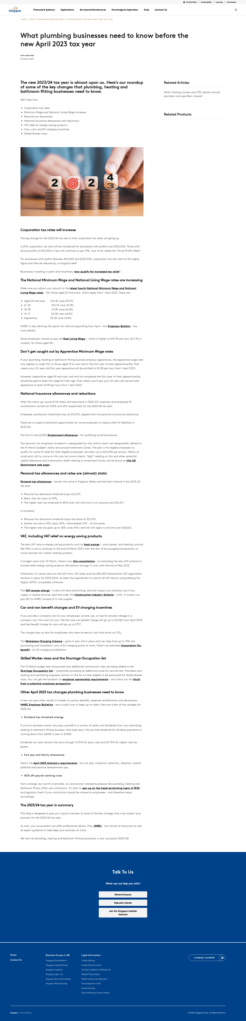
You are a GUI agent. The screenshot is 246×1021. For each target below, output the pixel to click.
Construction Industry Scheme (94, 594)
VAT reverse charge (37, 590)
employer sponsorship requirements (85, 679)
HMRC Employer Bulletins (36, 704)
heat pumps (91, 544)
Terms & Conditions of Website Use (96, 969)
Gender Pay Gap (88, 988)
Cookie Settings (88, 960)
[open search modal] (236, 10)
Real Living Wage (74, 338)
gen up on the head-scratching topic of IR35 (111, 788)
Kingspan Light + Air (54, 974)
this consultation (84, 561)
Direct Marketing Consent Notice (95, 992)
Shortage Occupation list (36, 670)
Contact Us (16, 959)
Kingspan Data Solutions (56, 960)
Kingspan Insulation (54, 969)
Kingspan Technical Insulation (58, 979)
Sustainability (206, 2)
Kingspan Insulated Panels (57, 965)
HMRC (98, 826)
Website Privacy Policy (90, 974)
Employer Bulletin (119, 326)
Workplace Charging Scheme (43, 641)
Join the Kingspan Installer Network (123, 913)
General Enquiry (123, 894)
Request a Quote (123, 902)
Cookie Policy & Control (91, 965)
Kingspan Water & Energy (56, 983)
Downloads (231, 2)
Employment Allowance (63, 435)
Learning (219, 2)
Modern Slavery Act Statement (94, 979)
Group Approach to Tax (91, 983)
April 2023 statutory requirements (55, 763)
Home (13, 954)
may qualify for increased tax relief (96, 271)
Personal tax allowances (35, 481)
